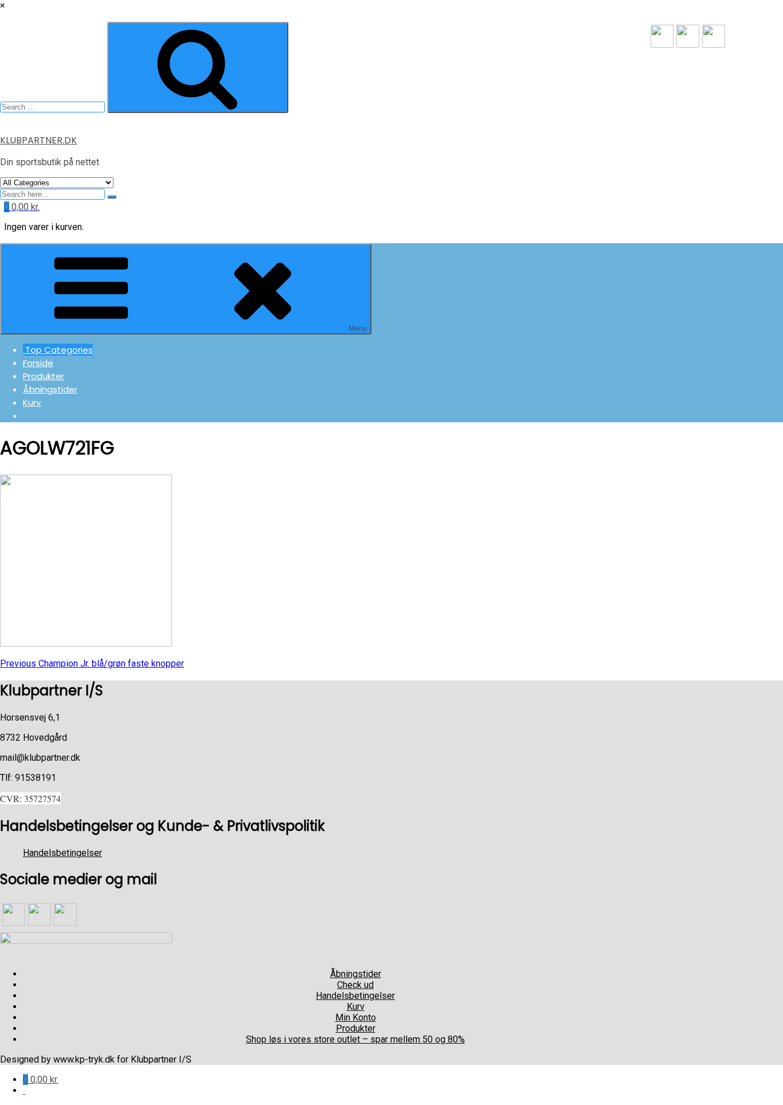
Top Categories (58, 350)
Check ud (355, 984)
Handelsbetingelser (62, 852)
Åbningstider (50, 389)
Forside (38, 363)
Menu (358, 328)
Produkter (43, 376)
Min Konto (355, 1017)
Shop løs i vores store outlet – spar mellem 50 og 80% (355, 1039)
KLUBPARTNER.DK (38, 140)
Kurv (32, 402)
